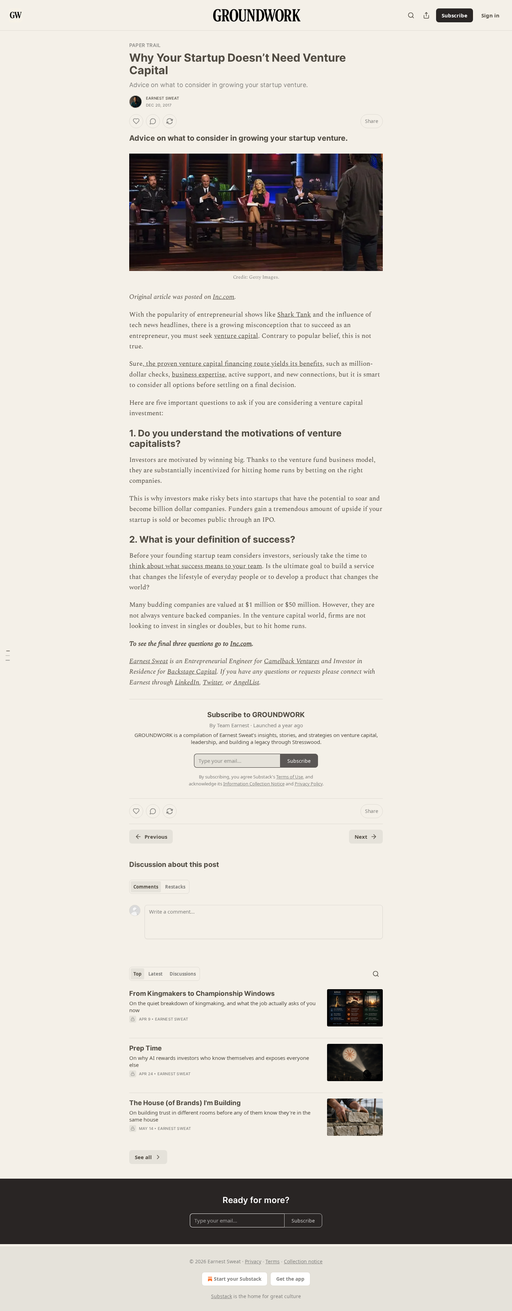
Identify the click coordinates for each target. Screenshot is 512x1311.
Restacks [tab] (175, 887)
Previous (156, 836)
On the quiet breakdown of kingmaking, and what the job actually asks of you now (222, 1007)
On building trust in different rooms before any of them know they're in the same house (219, 1116)
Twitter (212, 682)
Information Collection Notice (254, 784)
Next (361, 836)
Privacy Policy (309, 784)
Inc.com (223, 297)
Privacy (253, 1261)
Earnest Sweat (162, 98)
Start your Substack (238, 1278)
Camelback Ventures (291, 661)
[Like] (136, 121)
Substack (221, 1296)
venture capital (236, 336)
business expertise (198, 375)
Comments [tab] (145, 887)
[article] (256, 1010)
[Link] (119, 137)
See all (143, 1157)
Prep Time (145, 1048)
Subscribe (454, 15)
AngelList (246, 682)
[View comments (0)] (153, 121)
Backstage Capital (192, 672)
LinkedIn (187, 682)
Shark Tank (294, 315)
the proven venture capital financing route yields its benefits (233, 364)
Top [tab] (137, 974)
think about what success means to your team (195, 566)
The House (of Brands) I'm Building (185, 1103)
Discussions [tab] (183, 974)
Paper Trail (145, 45)
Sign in (490, 15)
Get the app (290, 1278)
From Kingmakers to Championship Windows (202, 994)
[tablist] (159, 887)
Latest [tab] (155, 974)
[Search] (411, 15)
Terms (272, 1261)
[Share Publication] (426, 15)
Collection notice (303, 1261)
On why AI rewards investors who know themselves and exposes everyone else (219, 1061)
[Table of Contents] (8, 655)
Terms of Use (289, 777)
